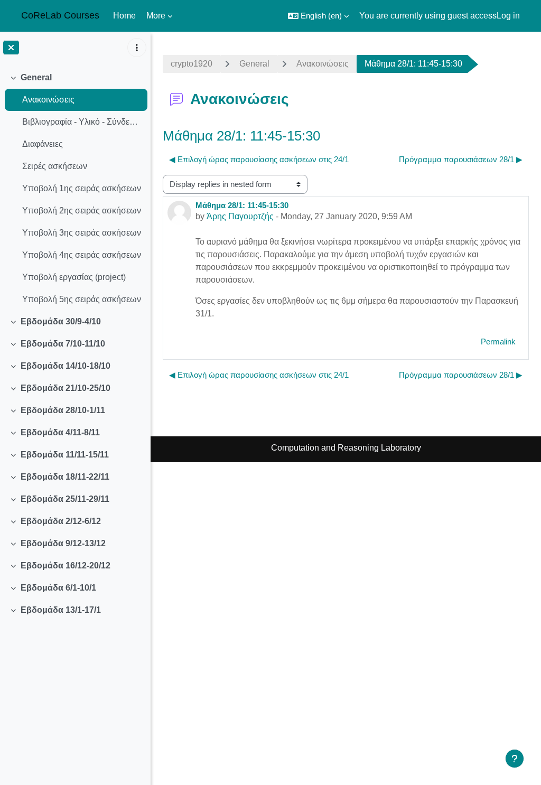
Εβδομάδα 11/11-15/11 (65, 454)
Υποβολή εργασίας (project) (74, 277)
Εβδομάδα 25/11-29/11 (65, 498)
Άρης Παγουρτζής (240, 216)
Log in (508, 15)
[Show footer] (514, 758)
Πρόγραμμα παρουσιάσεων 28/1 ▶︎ (461, 159)
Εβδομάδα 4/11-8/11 (60, 432)
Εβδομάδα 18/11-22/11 (65, 476)
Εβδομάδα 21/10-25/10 (65, 388)
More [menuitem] (155, 15)
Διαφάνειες (42, 143)
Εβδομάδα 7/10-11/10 (63, 343)
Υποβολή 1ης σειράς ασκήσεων (81, 188)
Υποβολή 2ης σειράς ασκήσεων (81, 210)
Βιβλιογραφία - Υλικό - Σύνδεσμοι (82, 121)
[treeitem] (75, 189)
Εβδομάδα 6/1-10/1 (58, 587)
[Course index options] (136, 47)
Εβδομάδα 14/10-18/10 (65, 365)
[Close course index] (11, 47)
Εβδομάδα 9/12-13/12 (63, 543)
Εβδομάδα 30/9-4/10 (61, 321)
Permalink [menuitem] (498, 341)
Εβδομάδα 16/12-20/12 (65, 565)
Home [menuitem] (124, 15)
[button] (318, 16)
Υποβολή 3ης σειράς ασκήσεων (81, 232)
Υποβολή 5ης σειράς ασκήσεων (81, 299)
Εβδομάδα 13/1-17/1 (61, 609)
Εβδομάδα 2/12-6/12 (61, 521)
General (36, 77)
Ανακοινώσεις (48, 99)
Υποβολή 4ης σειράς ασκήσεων (81, 254)
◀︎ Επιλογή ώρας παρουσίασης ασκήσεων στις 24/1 (259, 159)
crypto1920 (191, 63)
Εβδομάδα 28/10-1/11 (63, 410)
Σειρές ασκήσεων (54, 166)
